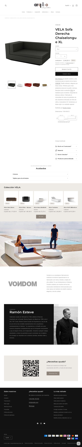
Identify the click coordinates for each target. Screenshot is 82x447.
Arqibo (8, 443)
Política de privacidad (39, 443)
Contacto (6, 398)
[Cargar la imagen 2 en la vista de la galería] (20, 85)
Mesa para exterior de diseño (61, 403)
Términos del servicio (48, 443)
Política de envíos (8, 412)
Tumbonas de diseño (59, 406)
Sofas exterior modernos (59, 401)
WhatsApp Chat (53, 373)
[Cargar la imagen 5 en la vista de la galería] (28, 85)
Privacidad (6, 409)
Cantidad (57, 53)
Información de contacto (72, 443)
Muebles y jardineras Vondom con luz (63, 412)
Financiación (7, 401)
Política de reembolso (9, 415)
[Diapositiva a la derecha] (50, 85)
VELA (71, 90)
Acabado (57, 46)
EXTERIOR (7, 18)
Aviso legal (64, 443)
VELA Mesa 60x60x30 (40, 207)
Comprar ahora (67, 74)
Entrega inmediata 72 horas (60, 409)
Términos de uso (8, 406)
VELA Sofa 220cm (9, 207)
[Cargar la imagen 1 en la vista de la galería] (11, 85)
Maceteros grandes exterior (60, 395)
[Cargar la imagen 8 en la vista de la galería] (44, 85)
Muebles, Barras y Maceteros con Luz (63, 418)
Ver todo (41, 216)
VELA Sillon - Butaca (25, 207)
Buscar (5, 395)
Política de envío (57, 443)
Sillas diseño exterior (59, 398)
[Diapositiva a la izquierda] (6, 85)
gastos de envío (69, 62)
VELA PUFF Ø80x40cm (70, 207)
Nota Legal (6, 403)
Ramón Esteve (13, 18)
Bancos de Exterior (58, 415)
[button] (6, 5)
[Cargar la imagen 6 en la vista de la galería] (36, 85)
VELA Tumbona (53, 207)
